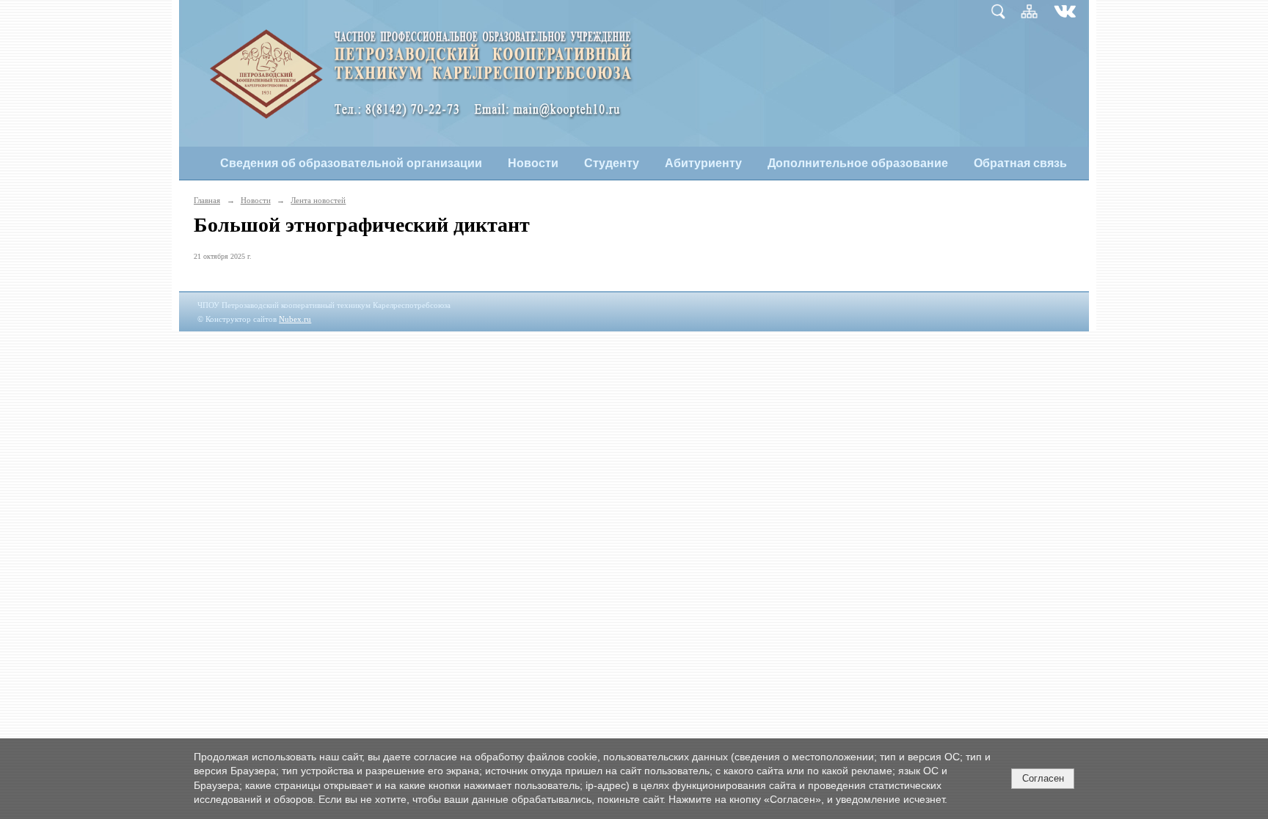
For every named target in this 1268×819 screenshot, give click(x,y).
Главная (207, 200)
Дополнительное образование (858, 163)
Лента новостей (318, 200)
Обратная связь (1020, 163)
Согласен (1043, 778)
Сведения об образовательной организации (351, 163)
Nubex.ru (295, 319)
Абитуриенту (703, 163)
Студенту (611, 163)
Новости (533, 163)
